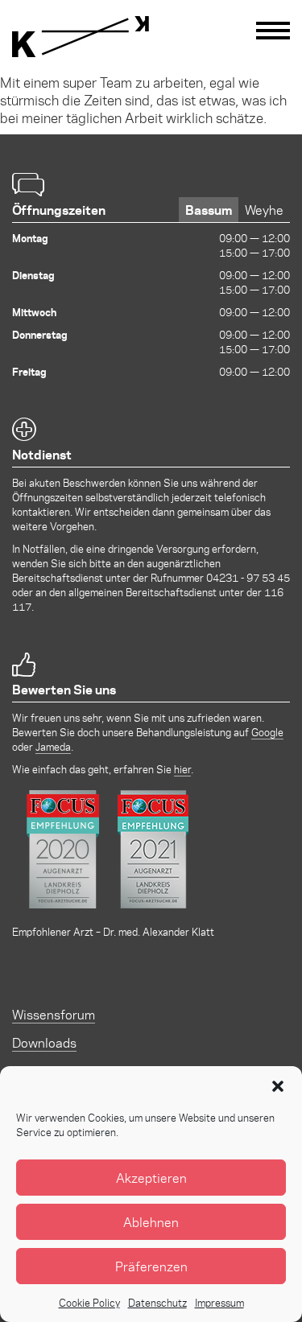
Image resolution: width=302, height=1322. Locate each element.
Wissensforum (53, 1014)
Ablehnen (151, 1221)
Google (267, 732)
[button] (278, 1086)
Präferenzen (151, 1266)
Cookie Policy (89, 1302)
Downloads (44, 1042)
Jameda (53, 746)
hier (182, 769)
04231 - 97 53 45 (248, 577)
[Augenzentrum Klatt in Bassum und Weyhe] (80, 36)
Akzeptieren (151, 1177)
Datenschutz (157, 1302)
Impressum (219, 1302)
